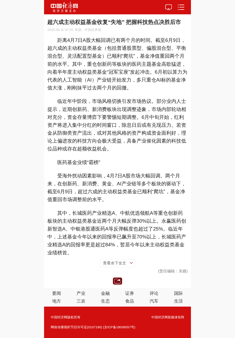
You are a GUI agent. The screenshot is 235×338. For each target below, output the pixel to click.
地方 (56, 301)
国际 (178, 293)
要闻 (56, 293)
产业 (81, 293)
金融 (105, 293)
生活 (178, 301)
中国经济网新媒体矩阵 (167, 317)
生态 (105, 301)
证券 (129, 293)
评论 (154, 293)
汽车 (154, 301)
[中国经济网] (64, 7)
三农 (81, 301)
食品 (129, 301)
